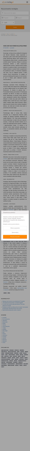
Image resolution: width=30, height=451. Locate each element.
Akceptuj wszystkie (15, 236)
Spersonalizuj (15, 232)
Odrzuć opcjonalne (15, 228)
